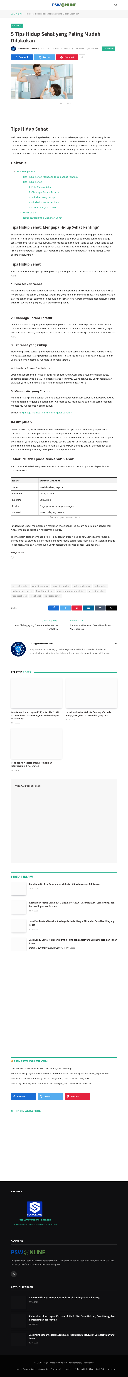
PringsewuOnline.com (31, 1061)
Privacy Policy (56, 1369)
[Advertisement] (34, 977)
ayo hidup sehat (20, 586)
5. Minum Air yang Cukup (43, 207)
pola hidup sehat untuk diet (71, 591)
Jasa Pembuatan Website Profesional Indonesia (34, 1224)
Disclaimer (112, 1369)
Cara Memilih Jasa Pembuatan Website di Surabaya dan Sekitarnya (64, 884)
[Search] (115, 5)
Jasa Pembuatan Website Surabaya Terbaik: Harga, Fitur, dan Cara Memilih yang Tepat (89, 714)
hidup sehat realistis (22, 591)
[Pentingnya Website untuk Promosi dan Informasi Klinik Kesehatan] (36, 743)
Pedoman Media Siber (84, 1369)
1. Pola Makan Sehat (40, 187)
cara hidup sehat (40, 586)
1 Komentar (80, 49)
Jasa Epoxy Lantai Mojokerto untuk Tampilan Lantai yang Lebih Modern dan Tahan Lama (73, 941)
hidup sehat (100, 586)
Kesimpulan (29, 212)
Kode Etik (100, 1369)
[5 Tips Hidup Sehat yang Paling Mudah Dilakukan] (42, 98)
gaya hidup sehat (61, 586)
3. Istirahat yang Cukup (42, 197)
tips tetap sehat (52, 595)
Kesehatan (17, 25)
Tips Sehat (36, 595)
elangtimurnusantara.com (50, 948)
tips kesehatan (19, 595)
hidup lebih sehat (82, 586)
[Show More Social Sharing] (82, 57)
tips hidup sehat (96, 591)
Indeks (68, 1369)
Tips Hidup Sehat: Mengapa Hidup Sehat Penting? (50, 176)
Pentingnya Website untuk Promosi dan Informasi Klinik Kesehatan (31, 764)
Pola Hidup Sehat (44, 591)
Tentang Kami (29, 1369)
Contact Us (42, 1369)
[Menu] (13, 5)
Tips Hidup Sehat (26, 171)
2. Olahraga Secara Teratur (44, 192)
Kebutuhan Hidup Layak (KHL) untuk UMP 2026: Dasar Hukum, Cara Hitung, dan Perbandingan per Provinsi (35, 715)
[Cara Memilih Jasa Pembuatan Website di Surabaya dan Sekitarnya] (18, 888)
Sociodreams (88, 1362)
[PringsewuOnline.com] (64, 5)
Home (28, 13)
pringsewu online (28, 49)
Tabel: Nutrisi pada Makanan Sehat (42, 217)
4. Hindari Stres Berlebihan (44, 202)
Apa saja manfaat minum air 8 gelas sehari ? (47, 412)
